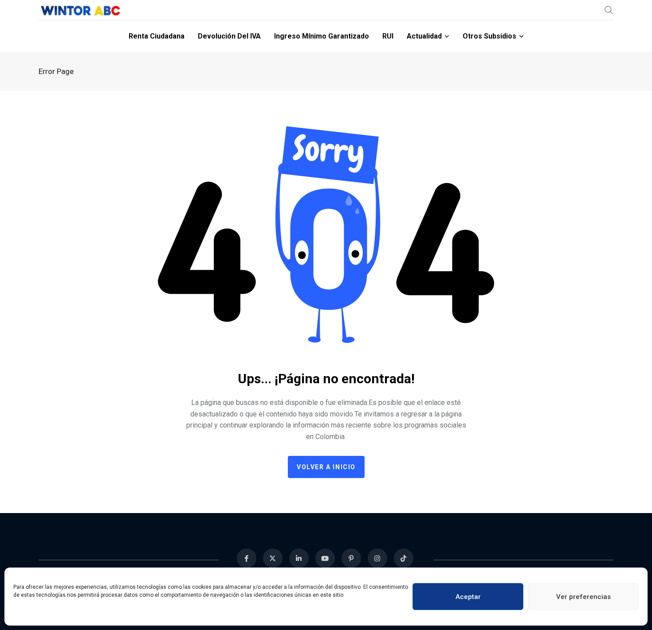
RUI (387, 36)
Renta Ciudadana (157, 36)
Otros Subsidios (489, 36)
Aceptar (468, 597)
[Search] (609, 9)
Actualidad (424, 36)
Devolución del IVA (229, 36)
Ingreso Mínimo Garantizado (321, 36)
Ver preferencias (583, 597)
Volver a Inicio (326, 467)
